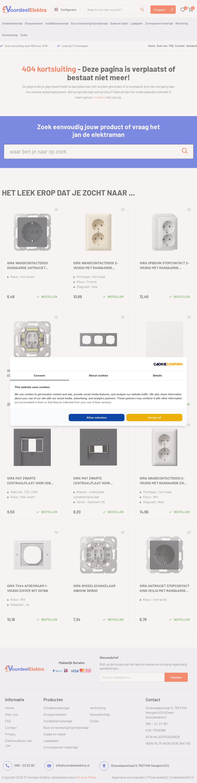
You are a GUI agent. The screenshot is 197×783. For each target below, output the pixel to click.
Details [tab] (157, 375)
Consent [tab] (39, 375)
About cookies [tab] (98, 375)
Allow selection (97, 417)
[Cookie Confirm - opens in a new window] (168, 364)
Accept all (154, 417)
